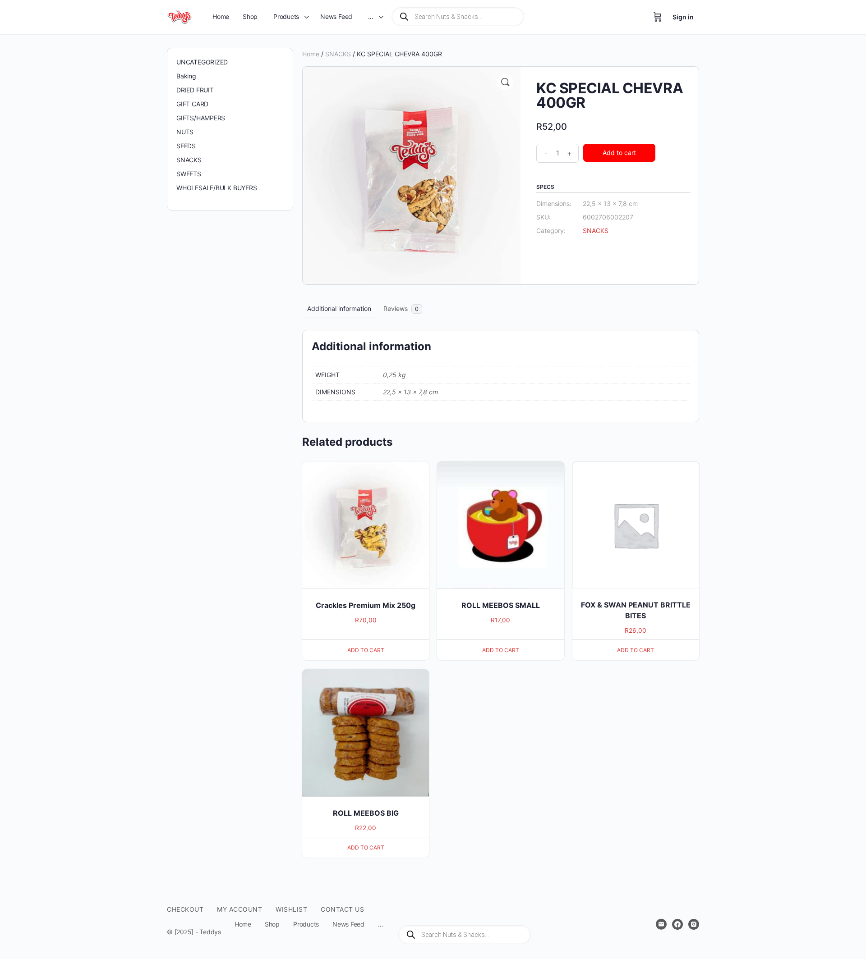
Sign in (683, 17)
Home (310, 54)
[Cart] (657, 17)
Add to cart (619, 152)
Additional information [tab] (339, 308)
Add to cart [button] (365, 650)
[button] (505, 82)
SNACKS (338, 54)
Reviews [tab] (401, 308)
